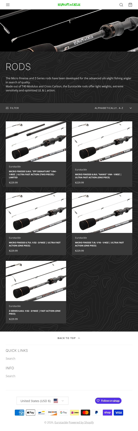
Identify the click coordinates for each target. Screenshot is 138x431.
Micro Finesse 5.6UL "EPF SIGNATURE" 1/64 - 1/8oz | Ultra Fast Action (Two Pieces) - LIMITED (36, 154)
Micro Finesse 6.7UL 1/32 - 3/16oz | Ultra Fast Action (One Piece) (36, 224)
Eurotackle (61, 422)
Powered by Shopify (81, 422)
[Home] (69, 4)
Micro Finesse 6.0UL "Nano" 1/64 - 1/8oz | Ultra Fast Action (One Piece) (102, 154)
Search (10, 358)
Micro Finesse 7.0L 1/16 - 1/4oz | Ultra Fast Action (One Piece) (102, 224)
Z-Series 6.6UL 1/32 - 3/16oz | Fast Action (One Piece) (36, 292)
